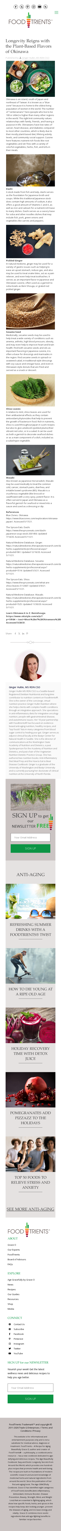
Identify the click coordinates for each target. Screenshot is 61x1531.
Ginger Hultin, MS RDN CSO (35, 57)
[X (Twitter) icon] (22, 7)
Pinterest (18, 1338)
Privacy (36, 1430)
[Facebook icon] (16, 7)
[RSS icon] (45, 7)
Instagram (18, 1343)
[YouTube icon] (39, 7)
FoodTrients (14, 1254)
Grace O (12, 1244)
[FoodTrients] (30, 19)
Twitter (17, 1348)
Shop (10, 1303)
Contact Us (19, 1324)
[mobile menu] (56, 12)
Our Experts (14, 1249)
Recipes (12, 1289)
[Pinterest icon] (28, 7)
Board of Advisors (17, 1259)
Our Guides (13, 1294)
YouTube (18, 1353)
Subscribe (18, 1329)
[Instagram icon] (34, 7)
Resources (13, 1299)
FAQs (10, 1264)
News (10, 1284)
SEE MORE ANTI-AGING (30, 1210)
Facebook (18, 1333)
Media (11, 1308)
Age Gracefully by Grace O (21, 1279)
